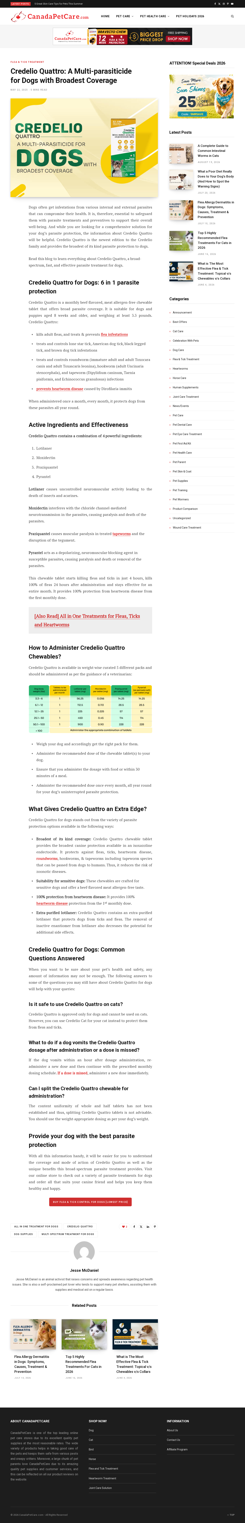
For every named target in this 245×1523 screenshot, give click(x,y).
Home (105, 16)
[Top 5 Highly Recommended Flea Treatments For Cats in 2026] (84, 1334)
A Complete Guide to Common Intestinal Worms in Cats (213, 151)
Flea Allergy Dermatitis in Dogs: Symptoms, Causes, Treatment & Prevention (216, 209)
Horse (92, 1459)
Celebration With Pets (186, 340)
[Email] (15, 249)
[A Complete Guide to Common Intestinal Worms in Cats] (183, 154)
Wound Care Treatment (187, 527)
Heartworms (180, 368)
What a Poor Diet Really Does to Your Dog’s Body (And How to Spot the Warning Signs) (216, 178)
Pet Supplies (180, 480)
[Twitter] (15, 228)
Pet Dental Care (182, 424)
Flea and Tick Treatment (103, 1468)
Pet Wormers (181, 499)
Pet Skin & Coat (182, 471)
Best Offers (180, 321)
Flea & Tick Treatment (27, 62)
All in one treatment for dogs (36, 1226)
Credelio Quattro (80, 1226)
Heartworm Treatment (102, 1478)
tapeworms (122, 533)
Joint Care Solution (100, 1487)
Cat (91, 1439)
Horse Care (179, 378)
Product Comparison (185, 508)
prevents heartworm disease (59, 388)
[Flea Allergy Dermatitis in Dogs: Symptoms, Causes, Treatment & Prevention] (33, 1334)
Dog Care (178, 350)
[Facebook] (15, 218)
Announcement (182, 312)
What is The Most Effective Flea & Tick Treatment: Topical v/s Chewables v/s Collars (214, 271)
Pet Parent (179, 462)
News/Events (181, 406)
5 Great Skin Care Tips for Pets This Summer (58, 3)
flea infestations (114, 334)
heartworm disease (52, 903)
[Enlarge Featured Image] (84, 147)
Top (231, 1515)
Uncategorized (182, 518)
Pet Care (123, 16)
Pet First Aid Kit (182, 443)
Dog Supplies (23, 1234)
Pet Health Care (153, 16)
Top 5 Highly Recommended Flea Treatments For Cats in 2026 (214, 240)
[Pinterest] (15, 238)
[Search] (232, 16)
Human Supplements (185, 387)
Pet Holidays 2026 (190, 16)
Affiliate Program (177, 1449)
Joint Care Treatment (186, 396)
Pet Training (180, 490)
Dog (91, 1430)
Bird (91, 1449)
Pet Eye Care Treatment (187, 434)
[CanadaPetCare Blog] (50, 16)
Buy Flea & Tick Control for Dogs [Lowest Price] (90, 1202)
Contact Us (173, 1439)
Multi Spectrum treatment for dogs (68, 1234)
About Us (172, 1430)
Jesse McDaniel (84, 1270)
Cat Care (178, 331)
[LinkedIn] (148, 1226)
